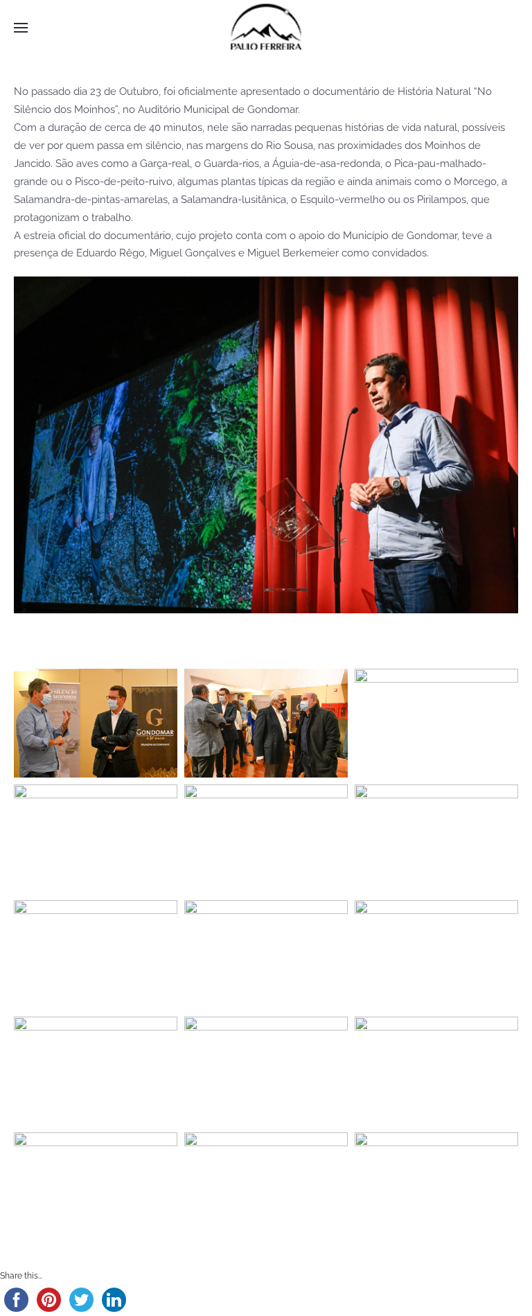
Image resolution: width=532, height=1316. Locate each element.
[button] (21, 27)
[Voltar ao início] (266, 27)
